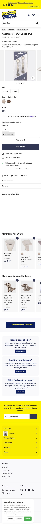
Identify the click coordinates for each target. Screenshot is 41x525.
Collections (11, 30)
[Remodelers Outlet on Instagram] (21, 490)
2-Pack (5, 91)
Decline (10, 518)
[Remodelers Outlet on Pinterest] (33, 490)
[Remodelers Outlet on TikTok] (21, 493)
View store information (22, 169)
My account (5, 479)
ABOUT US (20, 391)
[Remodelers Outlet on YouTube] (29, 490)
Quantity (5, 125)
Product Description (9, 41)
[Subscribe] (33, 416)
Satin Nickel (4, 101)
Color (9, 97)
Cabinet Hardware (22, 30)
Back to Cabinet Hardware (22, 325)
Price (4, 107)
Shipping (4, 122)
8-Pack (14, 91)
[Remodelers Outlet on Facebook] (25, 490)
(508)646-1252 (34, 7)
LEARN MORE (20, 351)
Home (3, 30)
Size (3, 87)
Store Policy (5, 467)
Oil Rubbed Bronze (9, 101)
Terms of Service (7, 473)
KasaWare (5, 37)
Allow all (27, 518)
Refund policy (6, 476)
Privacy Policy (6, 470)
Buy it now (20, 147)
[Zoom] (33, 78)
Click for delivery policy (25, 3)
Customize (19, 518)
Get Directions (12, 3)
